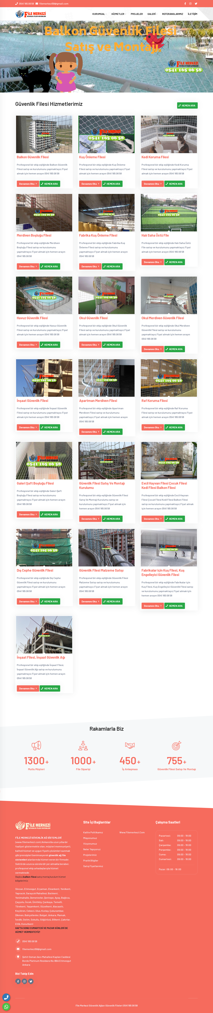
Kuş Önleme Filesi (92, 157)
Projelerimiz (90, 854)
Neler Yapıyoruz (92, 849)
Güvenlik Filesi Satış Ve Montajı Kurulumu (102, 485)
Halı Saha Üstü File (155, 235)
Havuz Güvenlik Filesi (32, 318)
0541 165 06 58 (26, 3)
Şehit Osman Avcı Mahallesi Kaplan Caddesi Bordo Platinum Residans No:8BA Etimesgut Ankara (46, 960)
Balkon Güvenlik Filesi (33, 157)
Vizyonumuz (90, 843)
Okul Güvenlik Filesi (93, 318)
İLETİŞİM (192, 13)
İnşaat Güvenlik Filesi (32, 400)
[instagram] (190, 3)
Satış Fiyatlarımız (93, 866)
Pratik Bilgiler (90, 860)
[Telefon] (6, 997)
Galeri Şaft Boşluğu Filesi (35, 483)
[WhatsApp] (6, 1007)
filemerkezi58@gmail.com (53, 3)
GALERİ (152, 13)
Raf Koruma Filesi (155, 400)
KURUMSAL (98, 13)
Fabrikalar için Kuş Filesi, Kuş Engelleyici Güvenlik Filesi (163, 572)
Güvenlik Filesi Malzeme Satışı (101, 570)
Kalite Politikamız (93, 832)
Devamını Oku (26, 183)
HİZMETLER (118, 13)
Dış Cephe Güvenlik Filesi (35, 570)
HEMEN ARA (188, 105)
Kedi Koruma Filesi (155, 157)
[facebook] (185, 3)
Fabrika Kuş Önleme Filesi (98, 235)
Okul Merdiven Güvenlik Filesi (163, 318)
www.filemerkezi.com (132, 832)
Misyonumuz (90, 837)
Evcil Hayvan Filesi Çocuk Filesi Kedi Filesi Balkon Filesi (164, 485)
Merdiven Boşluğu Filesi (34, 235)
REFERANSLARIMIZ (172, 13)
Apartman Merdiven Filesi (98, 400)
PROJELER (137, 13)
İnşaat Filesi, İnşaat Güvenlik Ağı (41, 657)
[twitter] (196, 3)
